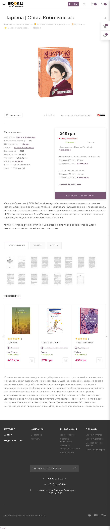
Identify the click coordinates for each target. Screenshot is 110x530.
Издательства (13, 440)
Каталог (9, 429)
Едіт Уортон (83, 348)
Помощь (91, 429)
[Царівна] (10, 262)
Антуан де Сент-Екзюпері (56, 348)
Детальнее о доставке (70, 184)
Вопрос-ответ (67, 452)
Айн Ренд (15, 348)
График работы (67, 435)
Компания (37, 429)
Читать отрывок (16, 245)
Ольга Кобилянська (26, 137)
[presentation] (3, 336)
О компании (36, 435)
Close (3, 528)
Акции (8, 435)
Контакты (35, 439)
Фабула (77, 352)
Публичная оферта (95, 450)
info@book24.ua (57, 484)
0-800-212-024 (55, 479)
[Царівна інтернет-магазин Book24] (55, 71)
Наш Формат (12, 352)
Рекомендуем (12, 295)
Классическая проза (24, 147)
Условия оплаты (94, 435)
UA (76, 4)
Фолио (25, 144)
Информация (68, 429)
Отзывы (38, 245)
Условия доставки (95, 439)
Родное (19, 161)
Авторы (54, 245)
